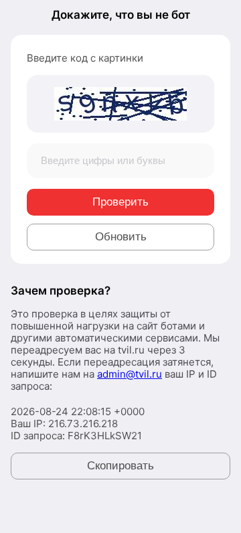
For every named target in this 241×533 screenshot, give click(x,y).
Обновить (121, 236)
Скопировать (120, 465)
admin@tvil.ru (129, 374)
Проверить (120, 202)
